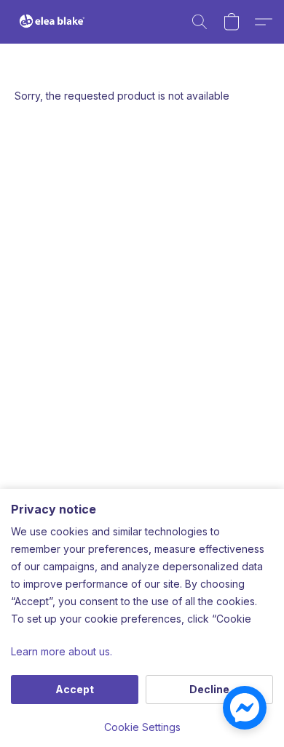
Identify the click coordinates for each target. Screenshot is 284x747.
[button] (54, 22)
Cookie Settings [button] (142, 727)
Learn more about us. (61, 651)
